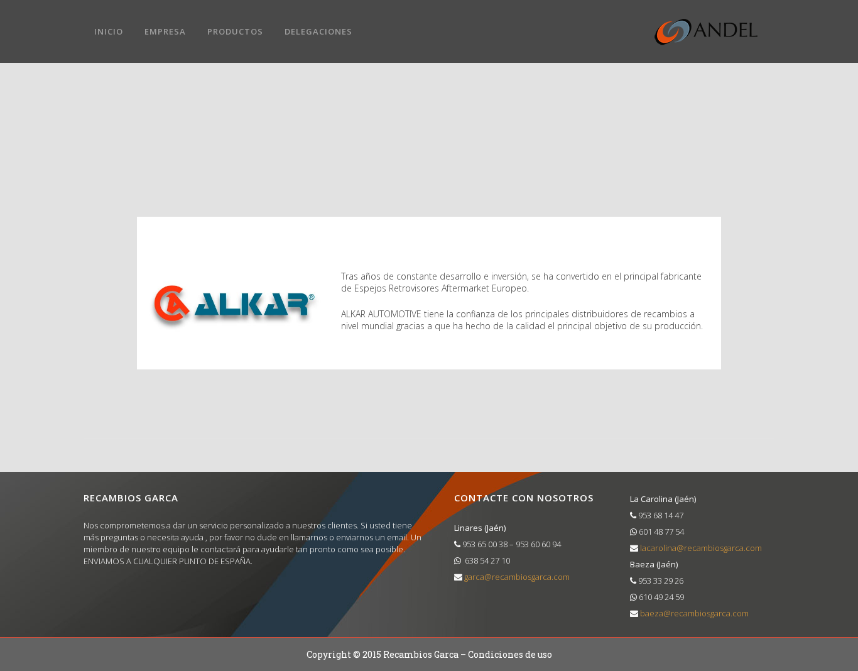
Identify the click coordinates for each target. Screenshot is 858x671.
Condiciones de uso (510, 654)
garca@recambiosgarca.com (516, 576)
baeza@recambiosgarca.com (693, 613)
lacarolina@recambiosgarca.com (700, 548)
